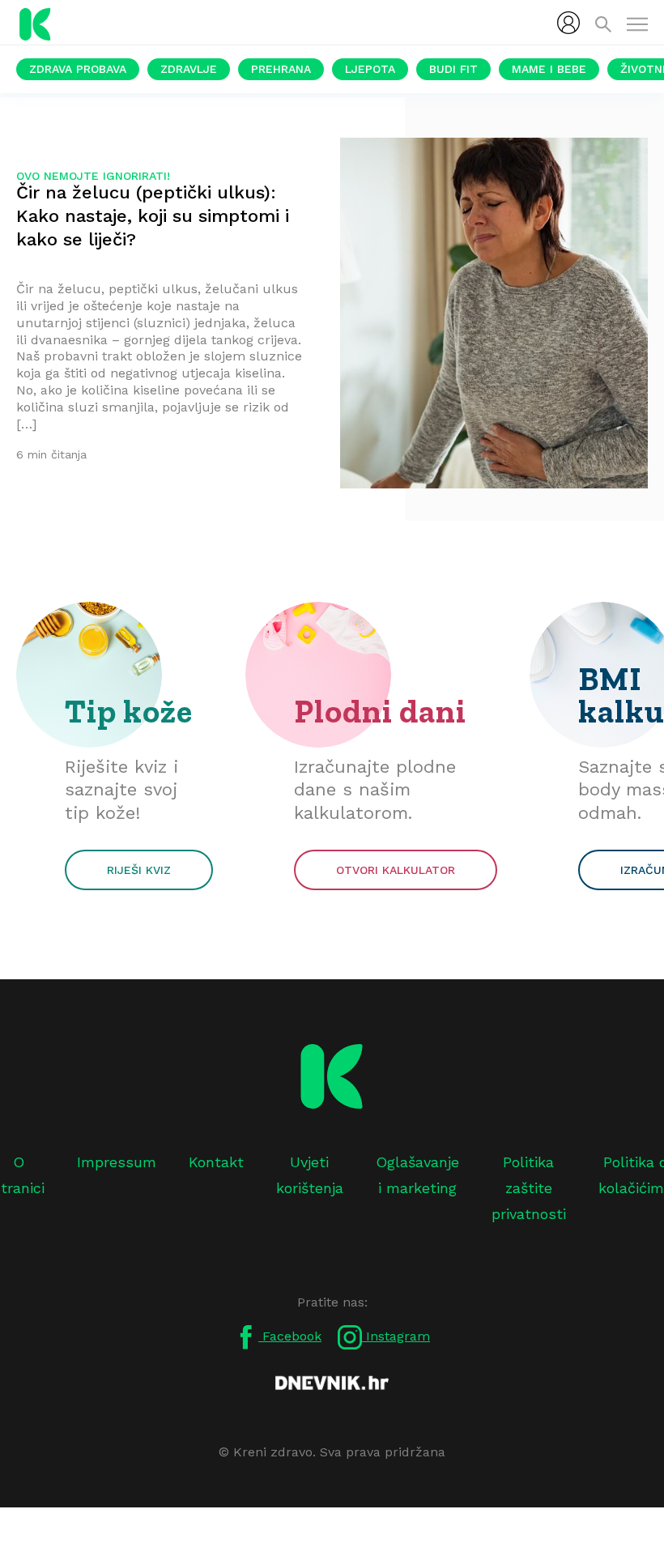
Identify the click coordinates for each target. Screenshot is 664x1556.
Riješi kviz (139, 869)
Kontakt (216, 1161)
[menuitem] (568, 23)
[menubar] (568, 23)
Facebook (289, 1336)
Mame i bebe (549, 68)
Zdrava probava (77, 68)
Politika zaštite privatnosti (529, 1188)
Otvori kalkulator (395, 869)
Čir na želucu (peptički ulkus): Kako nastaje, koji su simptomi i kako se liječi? (152, 215)
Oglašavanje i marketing (417, 1174)
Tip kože (129, 711)
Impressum (116, 1161)
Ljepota (370, 68)
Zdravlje (188, 68)
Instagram (396, 1336)
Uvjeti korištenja (309, 1174)
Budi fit (453, 68)
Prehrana (281, 68)
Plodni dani (380, 711)
